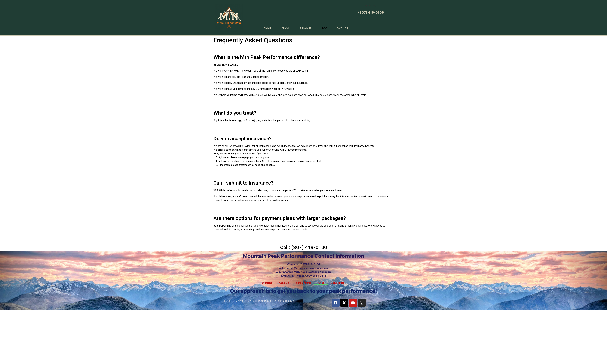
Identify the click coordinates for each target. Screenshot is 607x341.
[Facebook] (336, 303)
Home (267, 27)
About (285, 27)
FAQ (324, 27)
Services (306, 27)
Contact (342, 27)
